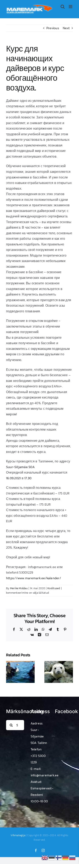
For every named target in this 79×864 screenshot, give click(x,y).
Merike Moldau (19, 588)
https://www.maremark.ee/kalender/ (33, 578)
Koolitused (53, 588)
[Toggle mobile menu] (71, 6)
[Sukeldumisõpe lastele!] (58, 663)
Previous (52, 28)
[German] (65, 857)
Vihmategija (18, 835)
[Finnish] (58, 857)
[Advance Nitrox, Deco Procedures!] (20, 663)
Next (66, 28)
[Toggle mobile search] (63, 6)
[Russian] (72, 857)
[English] (45, 857)
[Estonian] (51, 857)
